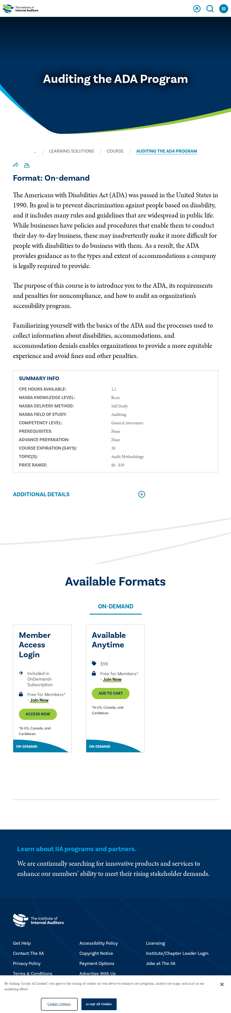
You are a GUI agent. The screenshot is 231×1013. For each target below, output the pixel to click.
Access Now (38, 714)
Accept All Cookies (99, 1004)
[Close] (222, 984)
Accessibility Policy (98, 943)
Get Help (22, 943)
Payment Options (96, 963)
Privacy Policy (27, 963)
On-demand (115, 606)
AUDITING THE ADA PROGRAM (166, 151)
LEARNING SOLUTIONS (71, 151)
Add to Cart (111, 693)
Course (115, 151)
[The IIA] (20, 10)
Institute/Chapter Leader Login (177, 953)
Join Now (39, 700)
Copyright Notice (96, 953)
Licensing (155, 943)
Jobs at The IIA (161, 963)
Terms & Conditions (32, 973)
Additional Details (41, 494)
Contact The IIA (28, 953)
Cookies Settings (59, 1004)
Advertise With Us (97, 973)
